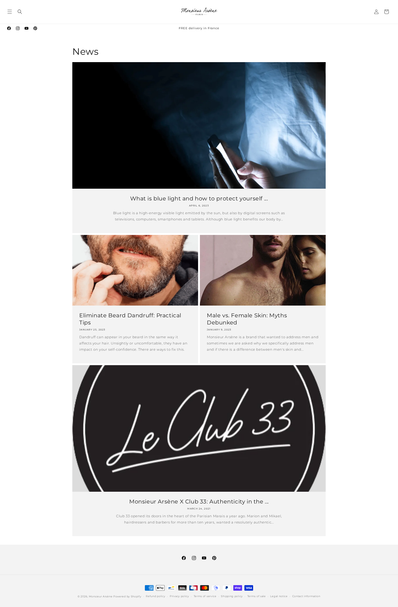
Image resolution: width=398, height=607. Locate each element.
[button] (10, 12)
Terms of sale (256, 596)
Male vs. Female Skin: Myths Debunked (247, 319)
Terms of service (205, 596)
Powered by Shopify (127, 596)
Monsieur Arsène (101, 596)
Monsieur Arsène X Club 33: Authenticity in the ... (199, 501)
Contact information (306, 596)
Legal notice (278, 596)
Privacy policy (179, 596)
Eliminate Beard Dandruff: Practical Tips (130, 319)
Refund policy (155, 596)
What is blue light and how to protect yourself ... (199, 198)
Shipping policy (232, 596)
